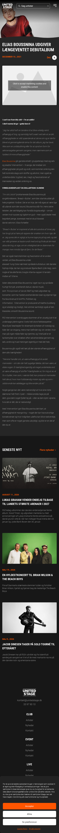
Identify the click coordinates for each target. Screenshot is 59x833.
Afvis (29, 814)
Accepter (29, 806)
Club (29, 714)
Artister (29, 720)
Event (29, 739)
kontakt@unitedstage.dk (29, 700)
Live (29, 764)
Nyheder (29, 725)
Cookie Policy (22, 829)
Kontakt (29, 730)
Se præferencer (29, 822)
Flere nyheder (47, 450)
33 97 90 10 (29, 704)
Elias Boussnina (8, 161)
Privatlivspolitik (35, 829)
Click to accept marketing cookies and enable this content (29, 85)
